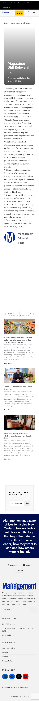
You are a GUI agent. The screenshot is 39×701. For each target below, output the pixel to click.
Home (6, 23)
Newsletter (27, 3)
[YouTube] (25, 676)
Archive (10, 73)
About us (5, 3)
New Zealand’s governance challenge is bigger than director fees (18, 436)
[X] (19, 676)
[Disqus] (19, 281)
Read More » (8, 363)
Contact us (20, 3)
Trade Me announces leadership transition (18, 387)
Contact (5, 657)
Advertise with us (12, 3)
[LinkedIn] (5, 676)
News (12, 23)
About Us (5, 652)
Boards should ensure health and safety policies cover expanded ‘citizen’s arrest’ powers (18, 340)
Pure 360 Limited (8, 624)
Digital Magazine (7, 7)
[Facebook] (12, 676)
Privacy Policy (7, 661)
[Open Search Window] (28, 13)
